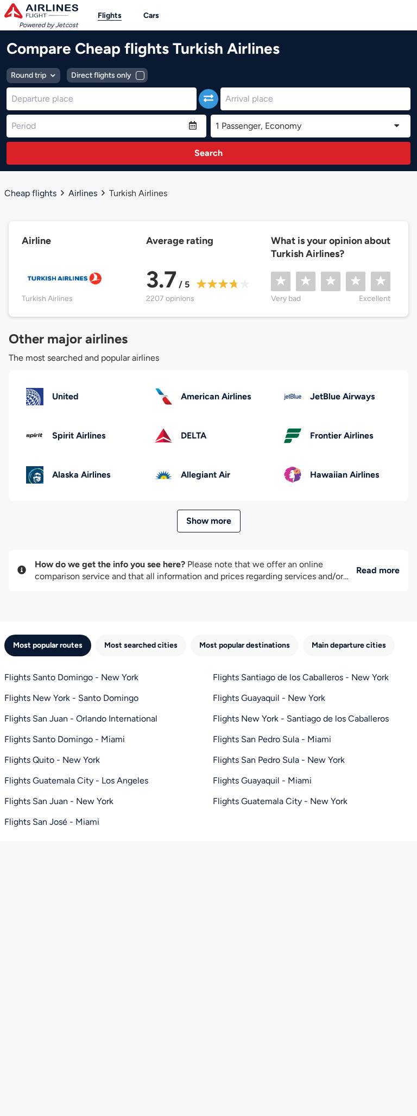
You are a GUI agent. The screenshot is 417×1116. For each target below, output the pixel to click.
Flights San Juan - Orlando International (80, 718)
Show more (208, 521)
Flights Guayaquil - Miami (262, 780)
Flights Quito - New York (52, 760)
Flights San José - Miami (51, 822)
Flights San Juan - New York (58, 801)
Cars (151, 15)
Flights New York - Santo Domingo (71, 698)
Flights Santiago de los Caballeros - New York (301, 677)
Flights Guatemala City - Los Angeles (76, 780)
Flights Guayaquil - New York (269, 698)
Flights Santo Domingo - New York (71, 677)
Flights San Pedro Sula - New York (279, 760)
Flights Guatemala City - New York (280, 801)
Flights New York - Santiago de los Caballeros (301, 718)
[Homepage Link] (41, 11)
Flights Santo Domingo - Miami (64, 739)
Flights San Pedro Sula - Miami (272, 739)
